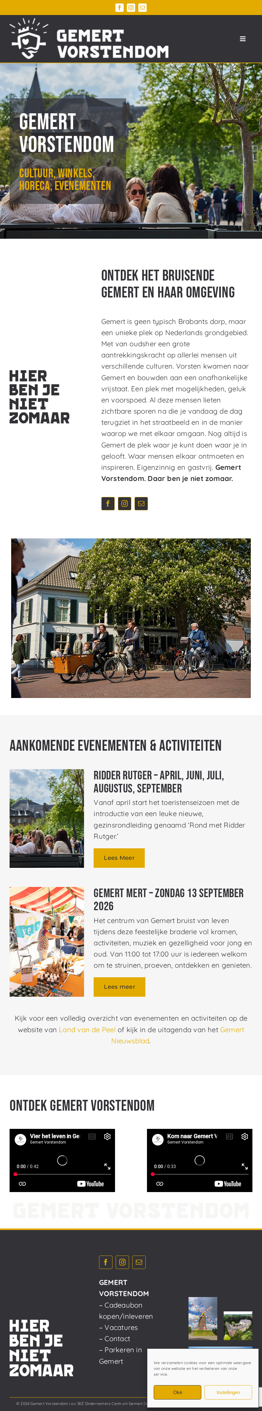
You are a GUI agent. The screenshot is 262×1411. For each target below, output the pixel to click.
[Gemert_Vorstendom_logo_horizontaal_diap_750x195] (89, 21)
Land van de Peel (87, 1029)
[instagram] (131, 8)
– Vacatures (118, 1327)
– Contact (114, 1338)
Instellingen (228, 1392)
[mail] (142, 8)
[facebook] (119, 8)
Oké (177, 1392)
